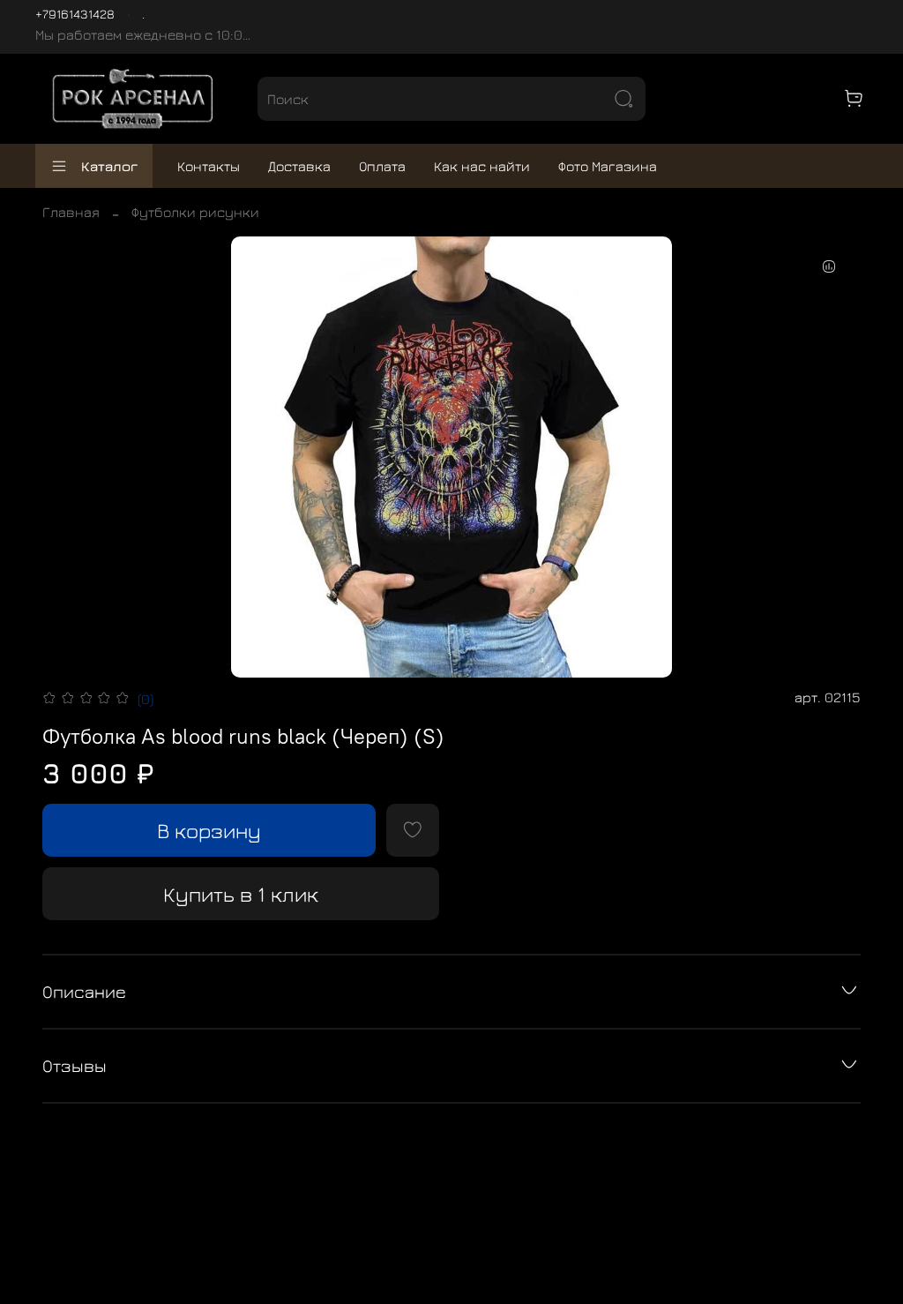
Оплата (382, 166)
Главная (71, 212)
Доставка (299, 166)
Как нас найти (482, 166)
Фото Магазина (607, 166)
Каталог (109, 166)
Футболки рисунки (195, 212)
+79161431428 (75, 13)
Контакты (208, 166)
